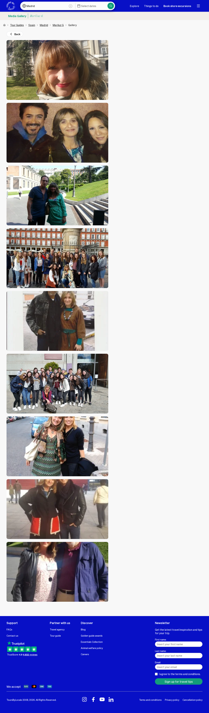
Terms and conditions (150, 699)
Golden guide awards (92, 635)
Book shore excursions (177, 6)
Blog (83, 629)
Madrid (44, 25)
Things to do (151, 6)
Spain (31, 25)
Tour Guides (17, 25)
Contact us (12, 635)
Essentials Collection (92, 641)
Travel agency (57, 629)
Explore (134, 6)
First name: (160, 639)
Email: (158, 662)
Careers (85, 654)
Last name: (160, 650)
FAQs (9, 629)
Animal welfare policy (92, 648)
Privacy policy (172, 699)
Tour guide (55, 635)
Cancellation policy (192, 699)
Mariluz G (58, 25)
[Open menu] (198, 6)
